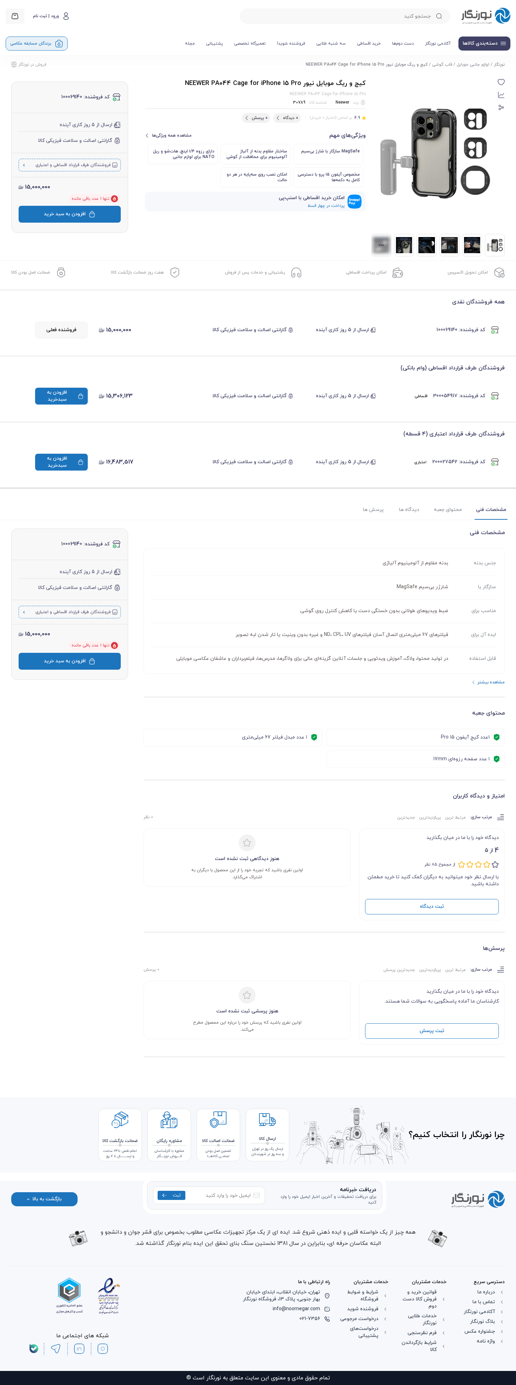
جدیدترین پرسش (399, 970)
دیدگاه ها (409, 509)
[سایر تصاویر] (381, 245)
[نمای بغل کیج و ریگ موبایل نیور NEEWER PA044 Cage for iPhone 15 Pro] (427, 245)
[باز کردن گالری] (434, 152)
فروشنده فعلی (61, 330)
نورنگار (499, 64)
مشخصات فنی (491, 509)
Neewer (342, 102)
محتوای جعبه (448, 509)
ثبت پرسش (431, 1031)
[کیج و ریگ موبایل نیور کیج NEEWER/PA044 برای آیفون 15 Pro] (495, 245)
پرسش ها (373, 509)
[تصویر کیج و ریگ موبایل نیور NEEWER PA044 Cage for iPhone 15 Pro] (449, 245)
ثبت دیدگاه (432, 906)
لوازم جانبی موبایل (473, 64)
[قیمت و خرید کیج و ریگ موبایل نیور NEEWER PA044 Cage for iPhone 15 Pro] (404, 245)
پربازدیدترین (430, 817)
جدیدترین (406, 817)
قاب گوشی (442, 64)
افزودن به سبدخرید (57, 396)
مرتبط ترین (455, 817)
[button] (501, 82)
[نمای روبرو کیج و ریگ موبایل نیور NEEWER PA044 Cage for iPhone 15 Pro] (472, 245)
